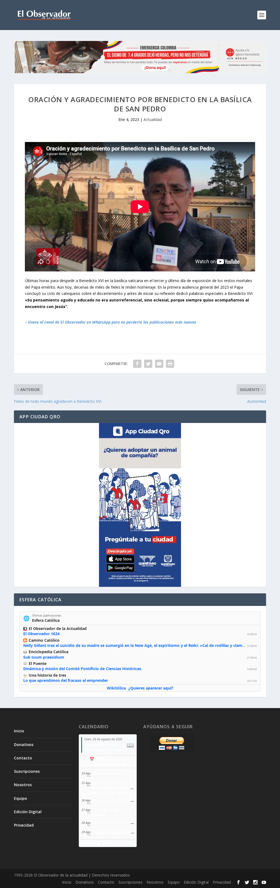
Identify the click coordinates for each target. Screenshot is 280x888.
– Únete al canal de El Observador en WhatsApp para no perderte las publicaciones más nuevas (110, 322)
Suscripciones (27, 771)
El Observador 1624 (41, 633)
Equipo (20, 798)
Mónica (99, 814)
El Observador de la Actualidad (58, 628)
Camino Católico (44, 640)
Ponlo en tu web (118, 842)
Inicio (19, 730)
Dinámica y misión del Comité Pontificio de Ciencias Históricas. (82, 668)
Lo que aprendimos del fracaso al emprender (65, 680)
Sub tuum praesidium (43, 657)
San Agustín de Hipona (113, 822)
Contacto (23, 757)
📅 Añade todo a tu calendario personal (107, 761)
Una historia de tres (47, 675)
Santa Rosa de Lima (102, 749)
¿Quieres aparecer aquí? (150, 688)
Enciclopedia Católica (48, 651)
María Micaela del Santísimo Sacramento (130, 787)
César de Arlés (105, 809)
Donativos (23, 744)
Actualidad (153, 119)
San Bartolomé (106, 773)
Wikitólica (116, 688)
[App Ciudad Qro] (140, 505)
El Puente (37, 663)
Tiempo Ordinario (101, 744)
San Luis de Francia (110, 782)
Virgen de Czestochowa (114, 800)
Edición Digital (28, 811)
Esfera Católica (46, 620)
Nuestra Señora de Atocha (117, 831)
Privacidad (24, 825)
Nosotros (23, 784)
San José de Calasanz (111, 792)
